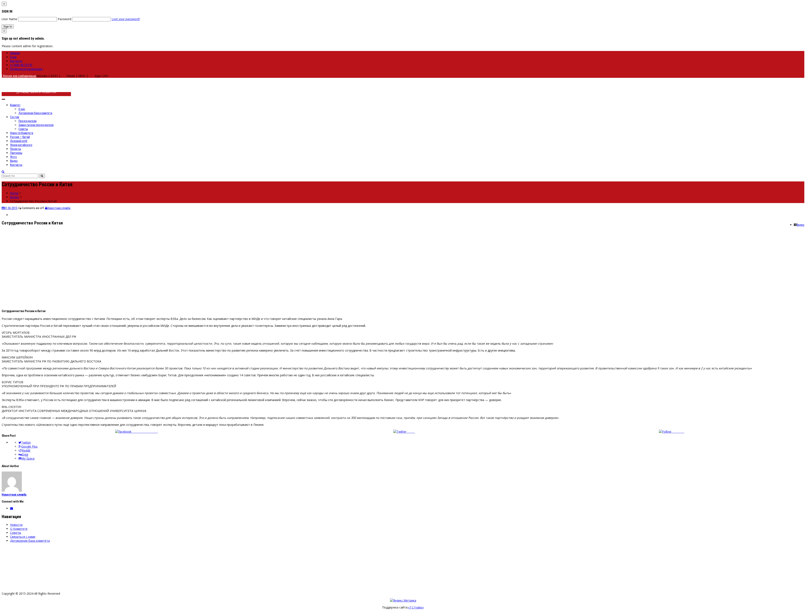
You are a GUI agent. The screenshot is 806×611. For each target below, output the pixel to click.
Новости (16, 525)
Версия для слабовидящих (19, 76)
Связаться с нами (22, 537)
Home (14, 193)
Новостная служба (58, 208)
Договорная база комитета (35, 113)
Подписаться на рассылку (26, 69)
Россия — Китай (20, 137)
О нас (13, 57)
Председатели (27, 121)
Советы (23, 129)
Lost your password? (126, 19)
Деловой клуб (18, 141)
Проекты (15, 149)
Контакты (16, 61)
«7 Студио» (416, 607)
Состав (14, 117)
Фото (13, 157)
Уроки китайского (21, 145)
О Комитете (18, 529)
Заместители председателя (36, 125)
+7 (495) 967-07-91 (21, 65)
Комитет (15, 105)
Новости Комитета (21, 133)
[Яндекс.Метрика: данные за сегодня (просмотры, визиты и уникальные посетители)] (403, 600)
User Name (9, 19)
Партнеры (16, 153)
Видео (14, 161)
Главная (15, 53)
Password (64, 19)
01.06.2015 (10, 208)
